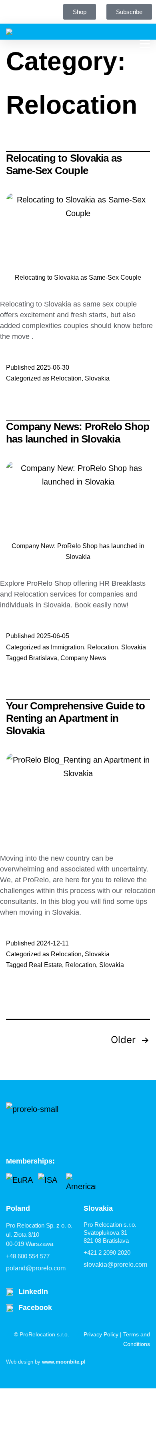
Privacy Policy (101, 1334)
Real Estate (45, 964)
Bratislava (43, 658)
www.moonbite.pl (64, 1362)
